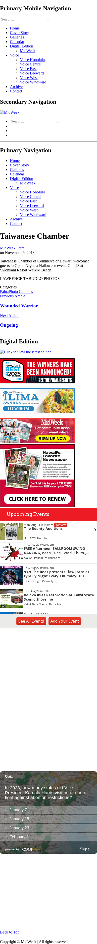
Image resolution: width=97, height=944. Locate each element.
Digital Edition (21, 46)
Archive (16, 86)
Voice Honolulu (32, 59)
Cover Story (19, 32)
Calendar (17, 41)
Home (15, 28)
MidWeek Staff (12, 248)
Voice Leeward (32, 73)
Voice (14, 55)
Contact (16, 91)
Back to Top (9, 932)
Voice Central (30, 64)
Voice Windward (33, 82)
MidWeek (27, 50)
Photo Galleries (21, 291)
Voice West (29, 77)
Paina (4, 291)
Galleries (17, 37)
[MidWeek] (9, 112)
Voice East (28, 68)
